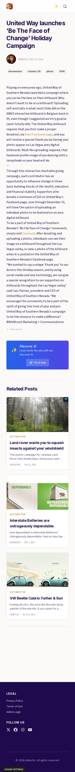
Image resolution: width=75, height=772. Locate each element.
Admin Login (13, 712)
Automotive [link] (18, 436)
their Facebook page (39, 134)
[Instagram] (23, 730)
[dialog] (14, 769)
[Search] (65, 6)
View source (16, 329)
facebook (29, 233)
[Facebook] (16, 730)
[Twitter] (8, 730)
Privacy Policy (14, 701)
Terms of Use (14, 706)
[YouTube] (30, 730)
